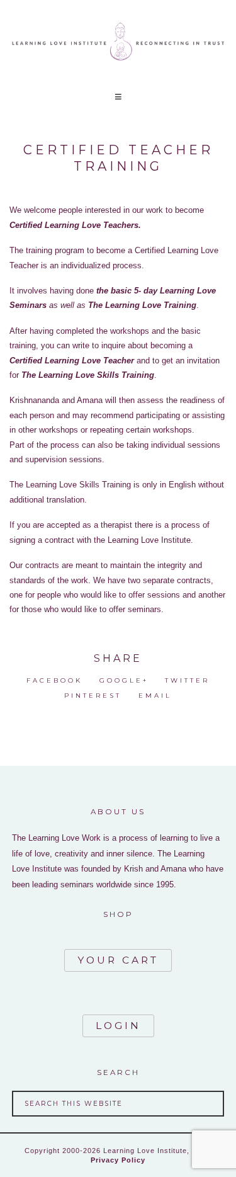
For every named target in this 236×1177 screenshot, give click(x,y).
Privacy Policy (118, 1160)
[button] (118, 96)
